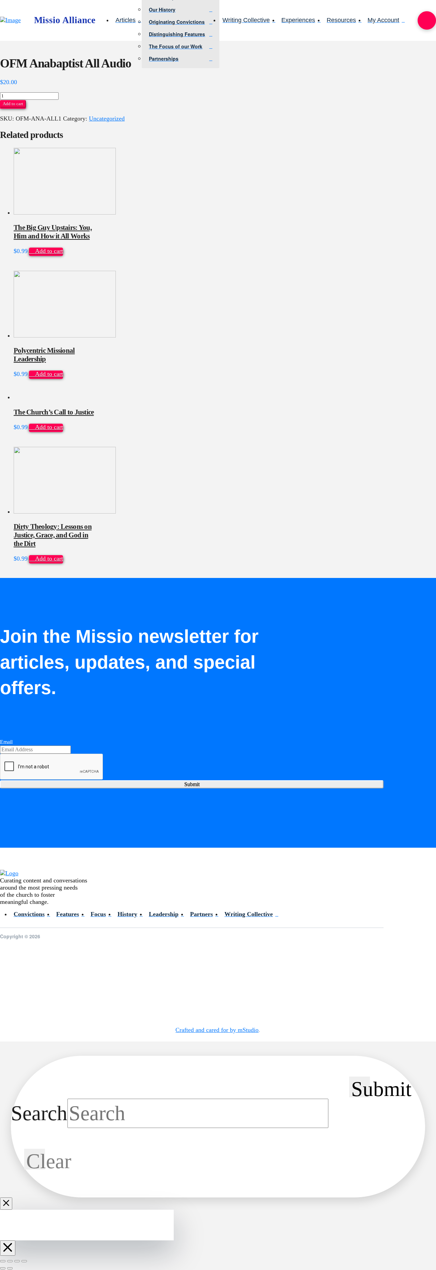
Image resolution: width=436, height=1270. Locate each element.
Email (6, 742)
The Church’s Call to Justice (54, 412)
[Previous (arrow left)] (2, 1268)
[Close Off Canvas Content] (7, 1248)
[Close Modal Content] (6, 1203)
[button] (427, 20)
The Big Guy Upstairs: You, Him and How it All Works (53, 231)
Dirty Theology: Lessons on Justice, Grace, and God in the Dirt (53, 535)
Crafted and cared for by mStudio (217, 1029)
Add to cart (13, 103)
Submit (192, 784)
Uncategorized (107, 118)
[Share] (17, 1261)
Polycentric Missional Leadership (44, 354)
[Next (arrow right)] (10, 1268)
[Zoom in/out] (2, 1261)
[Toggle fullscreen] (10, 1261)
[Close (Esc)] (24, 1261)
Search (39, 1113)
